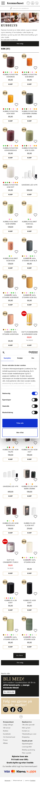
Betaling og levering (28, 750)
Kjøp (10, 84)
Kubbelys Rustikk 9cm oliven (7, 72)
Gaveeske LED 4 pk (10, 486)
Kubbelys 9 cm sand (4, 598)
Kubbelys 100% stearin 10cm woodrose (26, 256)
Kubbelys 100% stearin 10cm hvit (28, 256)
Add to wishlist (16, 68)
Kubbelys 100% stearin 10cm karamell (24, 256)
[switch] (35, 399)
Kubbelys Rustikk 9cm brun (28, 72)
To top (21, 716)
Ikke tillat (20, 432)
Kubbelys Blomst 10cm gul (11, 219)
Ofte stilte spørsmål (28, 725)
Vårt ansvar (6, 728)
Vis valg (20, 44)
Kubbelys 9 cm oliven (10, 598)
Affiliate (5, 743)
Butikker (5, 731)
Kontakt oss (26, 731)
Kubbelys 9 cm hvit (16, 598)
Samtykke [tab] (7, 358)
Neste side (5, 674)
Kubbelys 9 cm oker (14, 598)
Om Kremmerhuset (9, 737)
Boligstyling (25, 737)
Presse (5, 740)
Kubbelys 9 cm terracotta (6, 598)
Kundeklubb (7, 734)
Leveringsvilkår (27, 747)
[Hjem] (15, 3)
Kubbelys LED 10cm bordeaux (9, 447)
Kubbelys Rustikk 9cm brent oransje (17, 72)
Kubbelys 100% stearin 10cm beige (36, 557)
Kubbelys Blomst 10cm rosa (9, 219)
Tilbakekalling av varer (29, 734)
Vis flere (19, 655)
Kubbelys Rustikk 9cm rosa (11, 72)
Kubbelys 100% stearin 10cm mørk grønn (30, 256)
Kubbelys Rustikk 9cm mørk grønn (5, 72)
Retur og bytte (26, 753)
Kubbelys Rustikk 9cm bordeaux (3, 72)
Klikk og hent (26, 728)
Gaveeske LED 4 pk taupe (10, 484)
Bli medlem (9, 692)
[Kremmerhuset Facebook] (12, 709)
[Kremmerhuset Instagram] (5, 709)
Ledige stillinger (8, 725)
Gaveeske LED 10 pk (29, 185)
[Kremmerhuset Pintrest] (20, 709)
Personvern (7, 780)
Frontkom (32, 780)
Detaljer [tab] (20, 358)
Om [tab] (32, 358)
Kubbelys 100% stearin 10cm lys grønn (32, 256)
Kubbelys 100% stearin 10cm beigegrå (34, 256)
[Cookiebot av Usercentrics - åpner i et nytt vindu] (29, 352)
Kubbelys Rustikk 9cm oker (15, 72)
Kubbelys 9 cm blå (12, 598)
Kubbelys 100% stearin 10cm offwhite (36, 256)
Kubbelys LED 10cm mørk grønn (7, 447)
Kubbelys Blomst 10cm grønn (28, 219)
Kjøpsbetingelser (27, 744)
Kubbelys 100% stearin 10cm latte (22, 256)
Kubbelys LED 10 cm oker (13, 447)
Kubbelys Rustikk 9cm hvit (13, 72)
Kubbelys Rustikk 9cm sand (9, 72)
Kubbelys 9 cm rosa (8, 598)
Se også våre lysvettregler (9, 40)
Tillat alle (20, 423)
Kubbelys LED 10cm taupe (30, 447)
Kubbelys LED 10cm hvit (11, 447)
